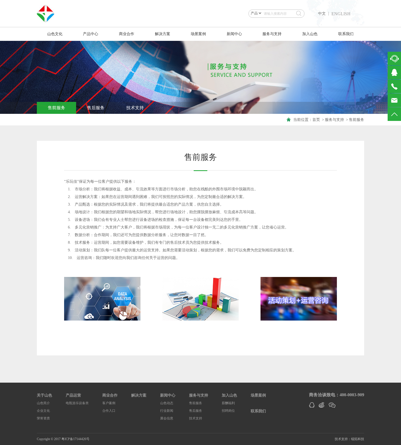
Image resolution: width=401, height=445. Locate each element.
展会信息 (166, 418)
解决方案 (162, 34)
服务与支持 (272, 34)
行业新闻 (166, 411)
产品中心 (90, 34)
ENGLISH (341, 14)
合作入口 (108, 411)
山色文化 (54, 34)
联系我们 (346, 34)
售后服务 (95, 107)
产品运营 (73, 395)
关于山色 (44, 395)
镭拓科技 (357, 439)
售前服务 (56, 107)
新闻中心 (234, 34)
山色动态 (166, 403)
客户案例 (108, 403)
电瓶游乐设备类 (77, 403)
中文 (322, 14)
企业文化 (43, 411)
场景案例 (198, 34)
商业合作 (126, 34)
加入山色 (310, 34)
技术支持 (135, 107)
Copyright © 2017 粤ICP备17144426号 (63, 439)
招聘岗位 (228, 411)
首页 (316, 120)
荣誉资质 (43, 418)
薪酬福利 (228, 403)
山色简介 (43, 403)
